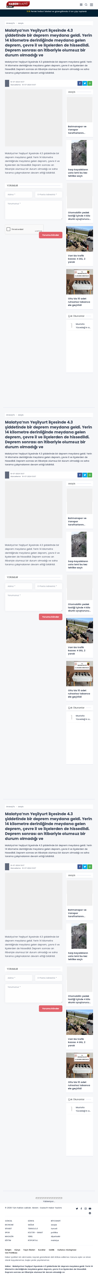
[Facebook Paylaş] (79, 83)
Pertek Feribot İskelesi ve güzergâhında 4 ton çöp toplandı (57, 11)
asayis (20, 23)
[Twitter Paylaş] (84, 83)
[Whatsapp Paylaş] (89, 83)
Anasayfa (10, 23)
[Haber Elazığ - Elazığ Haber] (17, 4)
